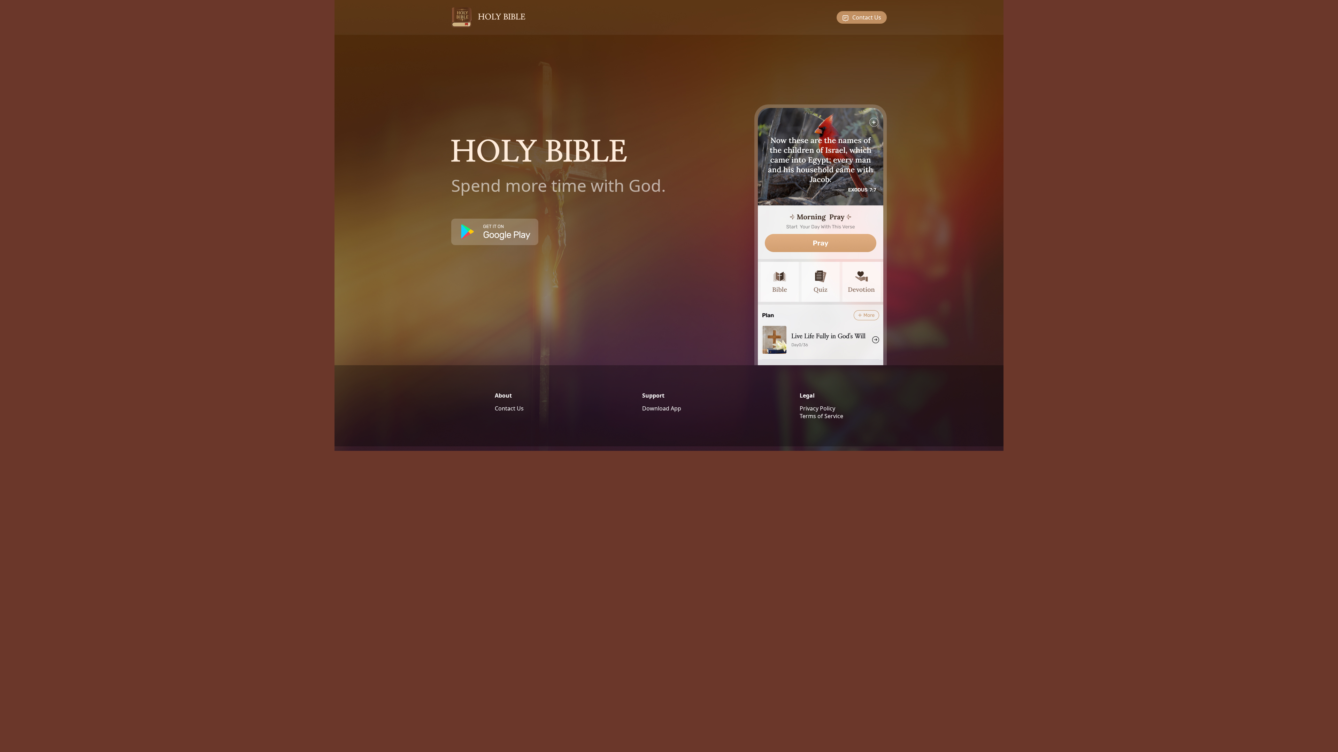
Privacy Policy (817, 408)
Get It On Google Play (494, 232)
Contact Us (866, 17)
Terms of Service (821, 416)
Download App (661, 408)
